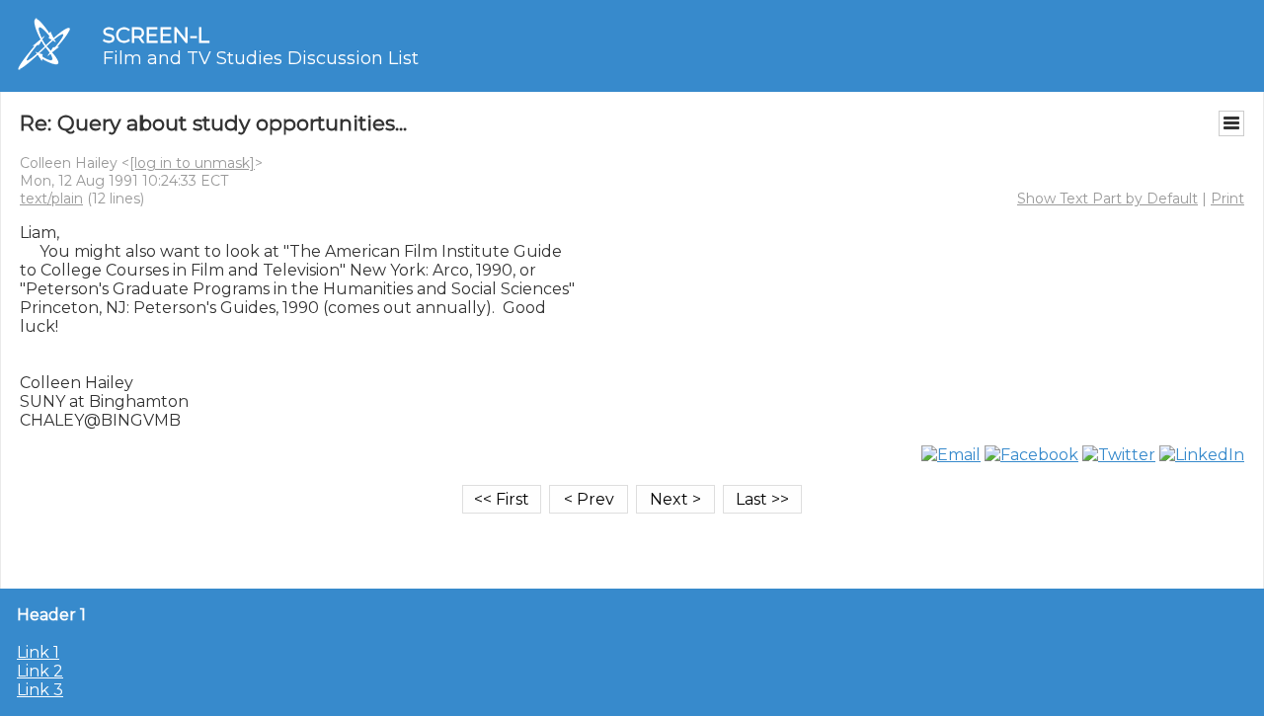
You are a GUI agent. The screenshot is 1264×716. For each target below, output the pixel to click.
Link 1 (38, 652)
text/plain (51, 198)
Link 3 (40, 689)
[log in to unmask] (192, 163)
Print (1227, 198)
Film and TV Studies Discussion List (261, 58)
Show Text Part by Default (1107, 198)
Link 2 (40, 671)
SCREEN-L (156, 35)
